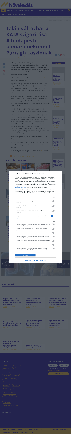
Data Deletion (28, 260)
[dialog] (35, 217)
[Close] (59, 174)
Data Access (35, 260)
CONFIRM (25, 255)
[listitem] (35, 198)
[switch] (52, 201)
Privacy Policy (43, 260)
